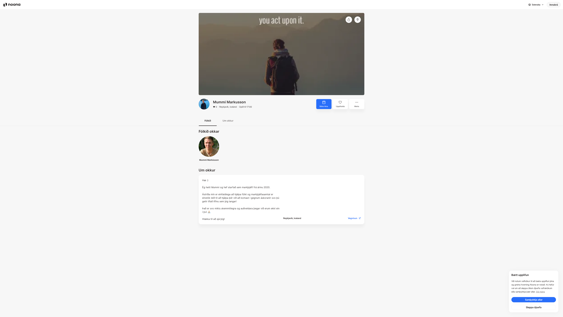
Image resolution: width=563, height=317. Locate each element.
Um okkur (228, 120)
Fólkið (208, 120)
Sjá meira (540, 291)
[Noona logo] (11, 4)
